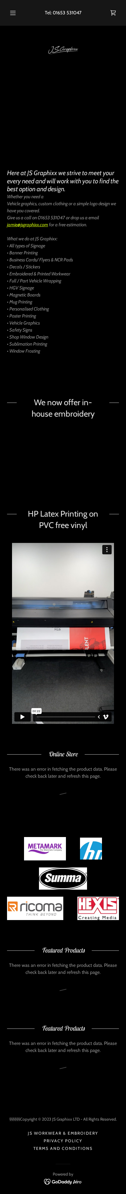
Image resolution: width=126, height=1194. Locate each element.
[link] (113, 13)
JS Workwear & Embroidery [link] (63, 1133)
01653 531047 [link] (67, 12)
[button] (13, 13)
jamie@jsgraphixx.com (27, 224)
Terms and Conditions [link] (62, 1148)
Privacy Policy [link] (63, 1140)
